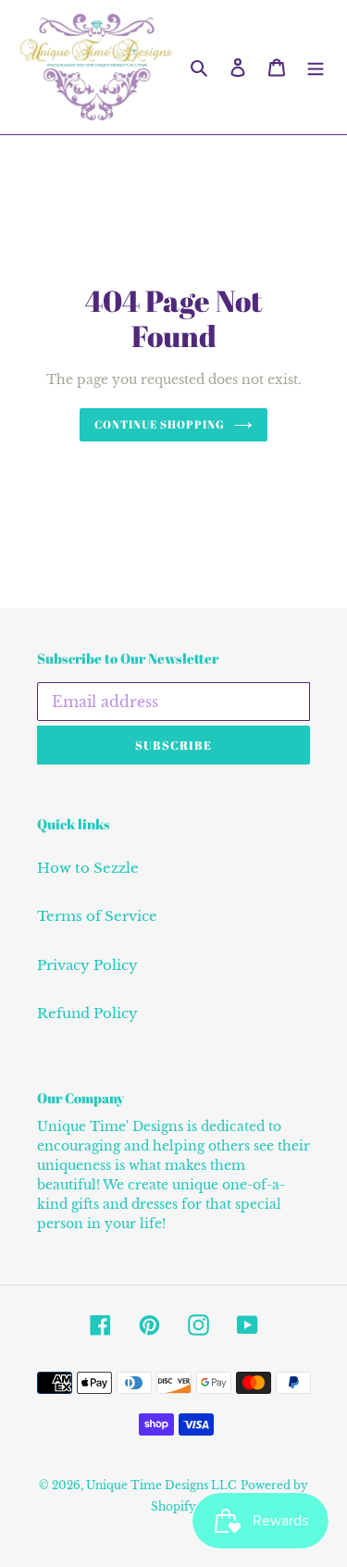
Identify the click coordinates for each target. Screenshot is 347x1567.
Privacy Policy (87, 965)
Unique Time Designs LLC (161, 1485)
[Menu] (315, 67)
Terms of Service (97, 916)
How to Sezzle (88, 868)
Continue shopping (159, 424)
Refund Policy (87, 1013)
